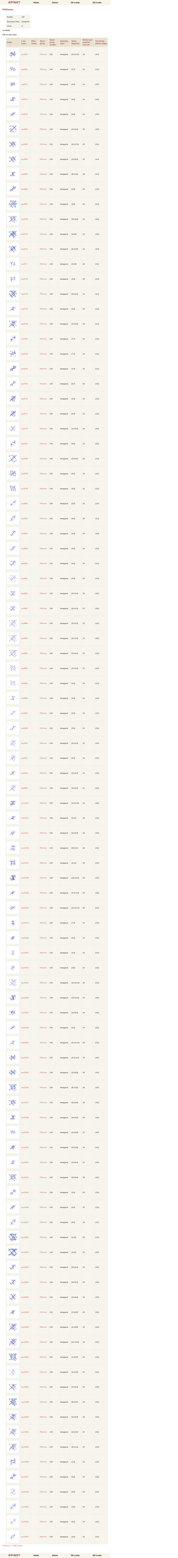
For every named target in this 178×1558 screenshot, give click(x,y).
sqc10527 (25, 1477)
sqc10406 (25, 998)
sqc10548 (25, 1492)
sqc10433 (25, 1043)
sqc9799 (24, 489)
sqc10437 (25, 1102)
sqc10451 (25, 1237)
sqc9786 (24, 459)
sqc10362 (25, 983)
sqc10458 (25, 1312)
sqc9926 (24, 743)
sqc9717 (24, 264)
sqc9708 (24, 219)
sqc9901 (24, 668)
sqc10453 (25, 1267)
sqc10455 (25, 1297)
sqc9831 (24, 578)
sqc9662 (24, 69)
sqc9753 (24, 354)
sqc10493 (25, 1417)
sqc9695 (24, 189)
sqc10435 (25, 1072)
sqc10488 (25, 1402)
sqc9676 (24, 114)
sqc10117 (25, 833)
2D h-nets (97, 3)
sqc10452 (25, 1252)
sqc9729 (24, 294)
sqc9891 (24, 653)
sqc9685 (24, 144)
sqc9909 (24, 728)
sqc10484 (25, 1387)
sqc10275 (25, 923)
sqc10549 (25, 1507)
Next (20, 1546)
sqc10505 (25, 1447)
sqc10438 (25, 1117)
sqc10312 (25, 968)
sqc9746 (24, 324)
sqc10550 (25, 1522)
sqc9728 (24, 279)
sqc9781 (24, 444)
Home (36, 3)
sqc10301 (25, 953)
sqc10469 (25, 1357)
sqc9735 (24, 309)
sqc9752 (24, 339)
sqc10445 (25, 1207)
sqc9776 (24, 429)
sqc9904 (24, 683)
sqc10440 (25, 1147)
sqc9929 (24, 773)
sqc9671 (24, 84)
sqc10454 (25, 1282)
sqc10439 (25, 1132)
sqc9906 (24, 698)
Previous (5, 1546)
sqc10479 (25, 1372)
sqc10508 (25, 1462)
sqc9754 (24, 369)
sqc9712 (24, 249)
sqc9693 (24, 174)
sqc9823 (24, 533)
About (55, 3)
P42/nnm (43, 54)
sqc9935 (24, 788)
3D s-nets (75, 3)
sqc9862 (24, 593)
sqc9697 (24, 204)
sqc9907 (24, 713)
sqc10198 (25, 878)
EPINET (14, 2)
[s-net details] (13, 59)
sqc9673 (24, 99)
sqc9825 (24, 563)
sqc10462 (25, 1342)
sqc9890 (24, 638)
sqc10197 (25, 863)
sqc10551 (25, 1537)
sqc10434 (25, 1058)
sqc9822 (24, 518)
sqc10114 (25, 818)
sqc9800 (24, 503)
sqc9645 (24, 54)
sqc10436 (25, 1087)
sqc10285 (25, 938)
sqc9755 (24, 384)
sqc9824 (24, 548)
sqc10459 (25, 1327)
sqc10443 (25, 1192)
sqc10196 (25, 848)
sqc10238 (25, 893)
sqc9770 (24, 399)
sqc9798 (24, 474)
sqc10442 (25, 1177)
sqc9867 (24, 608)
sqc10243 (25, 908)
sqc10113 (25, 803)
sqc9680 (24, 129)
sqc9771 (24, 414)
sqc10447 (25, 1222)
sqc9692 (24, 159)
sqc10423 (25, 1013)
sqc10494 (25, 1432)
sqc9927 (24, 758)
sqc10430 (25, 1028)
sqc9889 (24, 623)
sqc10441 (25, 1162)
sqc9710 (24, 234)
